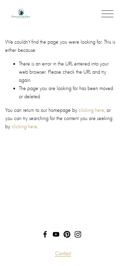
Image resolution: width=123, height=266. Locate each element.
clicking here (91, 110)
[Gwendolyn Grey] (56, 234)
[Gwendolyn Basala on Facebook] (45, 234)
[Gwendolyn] (77, 234)
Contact (63, 253)
